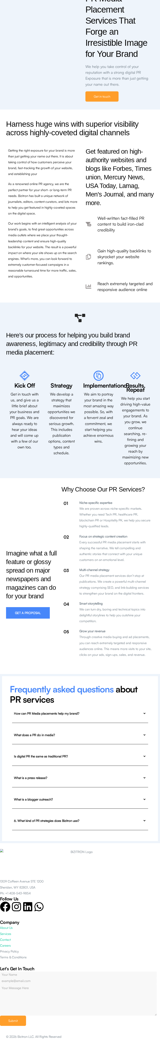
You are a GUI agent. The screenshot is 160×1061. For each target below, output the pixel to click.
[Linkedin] (27, 906)
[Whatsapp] (39, 906)
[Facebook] (5, 906)
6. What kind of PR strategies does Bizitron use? (46, 821)
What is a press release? (30, 778)
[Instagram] (16, 906)
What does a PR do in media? (34, 735)
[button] (102, 96)
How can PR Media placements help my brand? (46, 713)
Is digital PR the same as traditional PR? (41, 756)
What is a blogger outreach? (33, 799)
